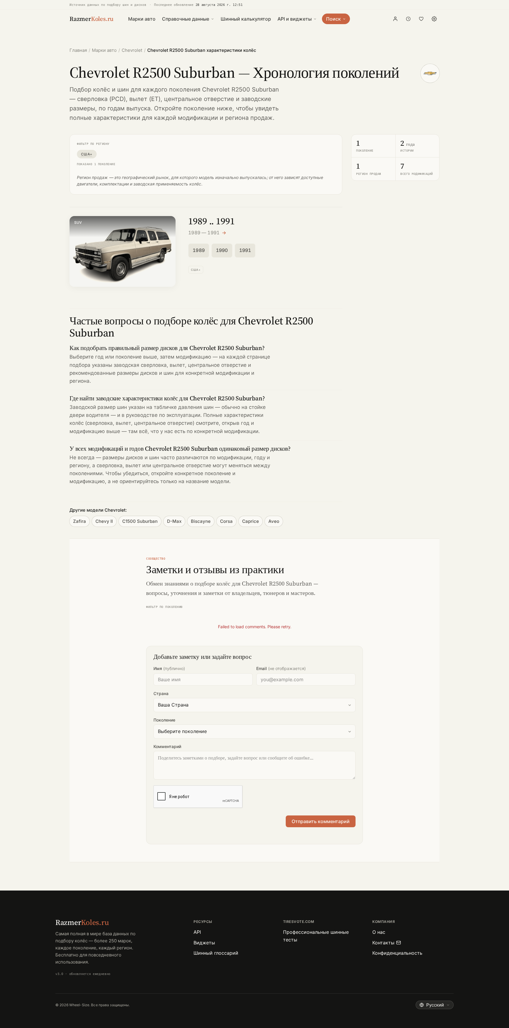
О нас (378, 932)
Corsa (226, 521)
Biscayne (201, 521)
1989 (199, 250)
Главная (78, 50)
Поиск (333, 19)
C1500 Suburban (140, 521)
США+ (86, 154)
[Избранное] (421, 19)
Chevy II (104, 521)
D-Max (174, 521)
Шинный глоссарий (216, 953)
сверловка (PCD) (101, 98)
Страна (160, 693)
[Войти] (395, 19)
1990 (222, 250)
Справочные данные (185, 19)
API (197, 932)
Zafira (79, 521)
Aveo (273, 521)
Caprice (250, 521)
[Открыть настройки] (434, 19)
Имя (169, 668)
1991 (245, 250)
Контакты (383, 943)
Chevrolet (132, 50)
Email (281, 668)
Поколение (164, 719)
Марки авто (142, 19)
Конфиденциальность (397, 953)
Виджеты (204, 943)
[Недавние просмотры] (408, 19)
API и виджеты (294, 19)
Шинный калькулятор (246, 19)
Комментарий (167, 746)
